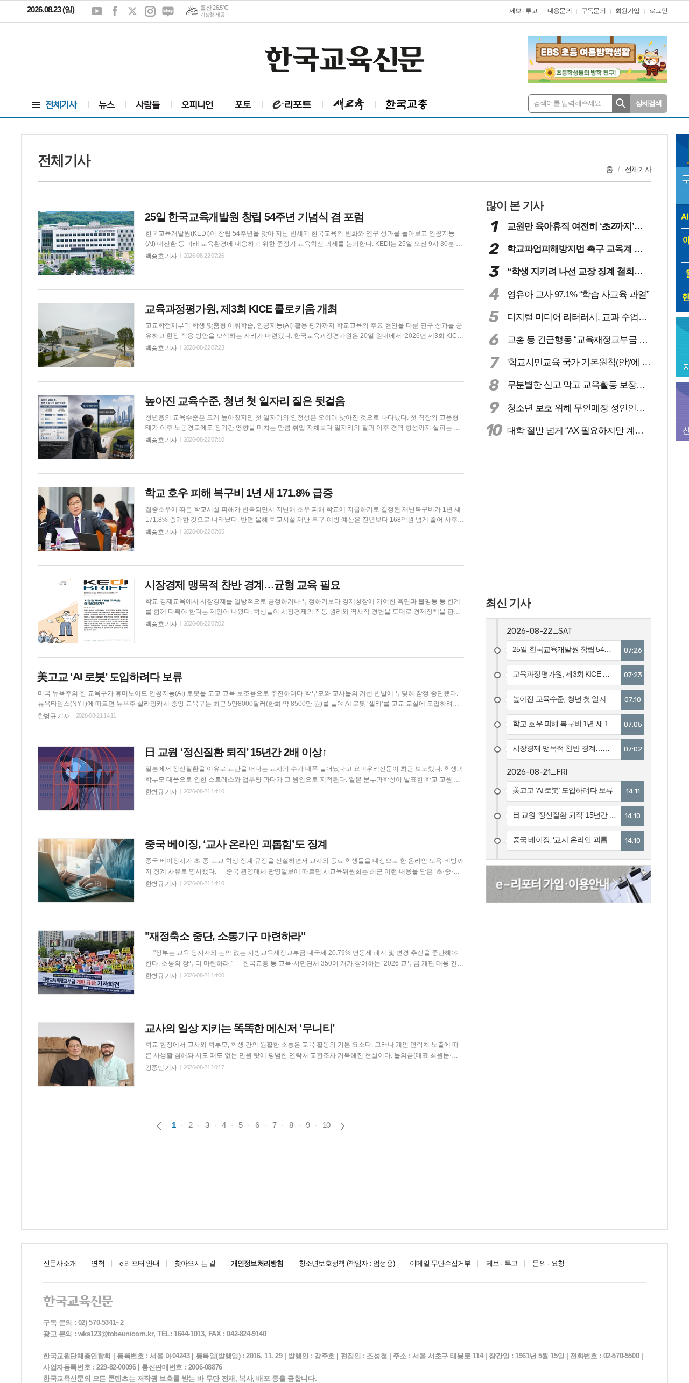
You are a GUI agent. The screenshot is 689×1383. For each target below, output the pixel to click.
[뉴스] (106, 105)
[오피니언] (197, 105)
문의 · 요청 (548, 1263)
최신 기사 (508, 603)
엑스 (132, 11)
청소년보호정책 (347, 1263)
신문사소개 (59, 1263)
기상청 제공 (212, 14)
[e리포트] (292, 105)
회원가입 (627, 11)
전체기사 (638, 169)
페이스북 (115, 11)
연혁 (97, 1263)
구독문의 (593, 11)
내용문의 (559, 11)
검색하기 (621, 103)
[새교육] (348, 105)
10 (326, 1125)
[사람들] (148, 105)
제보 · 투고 (523, 11)
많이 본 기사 (515, 205)
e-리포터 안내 (139, 1263)
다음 (342, 1126)
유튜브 (97, 11)
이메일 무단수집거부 (440, 1263)
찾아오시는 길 (195, 1263)
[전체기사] (55, 105)
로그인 (658, 11)
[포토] (243, 105)
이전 (159, 1126)
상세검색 (649, 103)
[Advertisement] (91, 52)
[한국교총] (406, 105)
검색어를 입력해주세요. (568, 103)
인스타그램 (150, 11)
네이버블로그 (168, 11)
